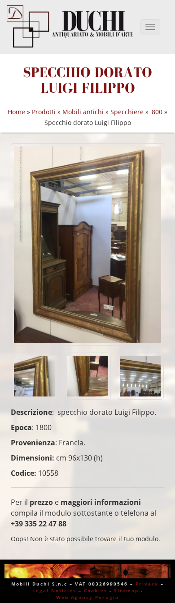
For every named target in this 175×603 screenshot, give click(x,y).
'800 (156, 112)
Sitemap (126, 590)
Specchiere (127, 112)
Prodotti (44, 112)
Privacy (147, 584)
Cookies (95, 590)
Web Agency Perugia (87, 597)
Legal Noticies (54, 590)
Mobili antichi (83, 112)
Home (16, 112)
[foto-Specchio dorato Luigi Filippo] (87, 244)
